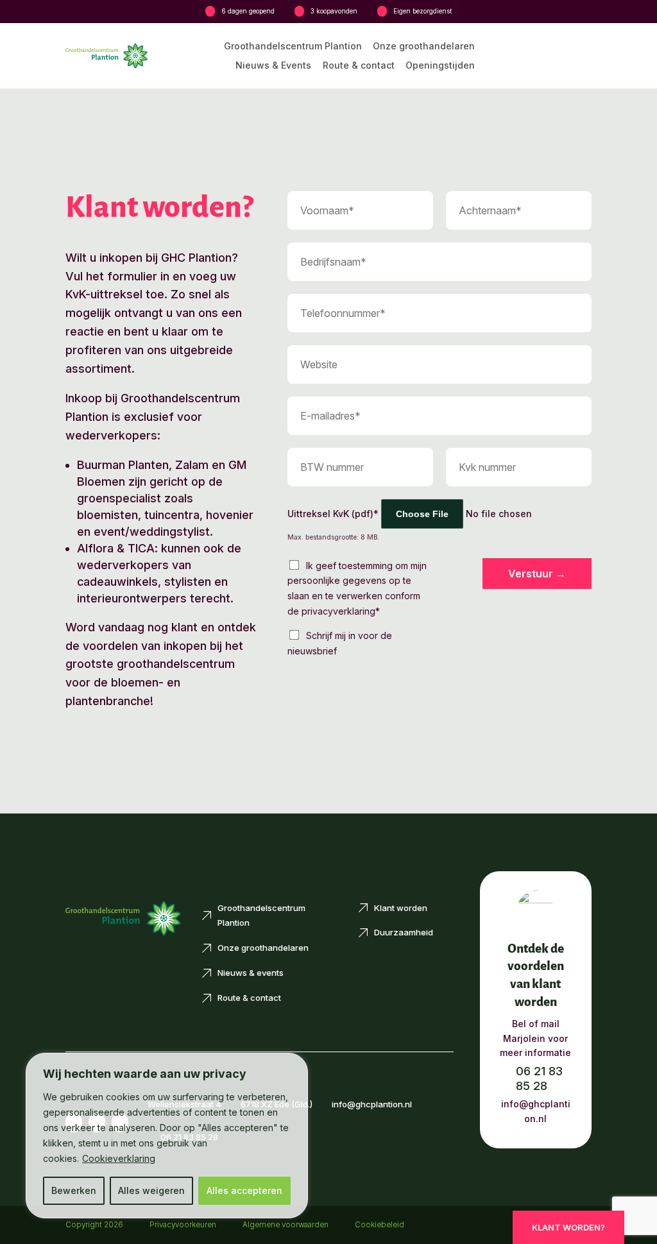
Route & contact (359, 66)
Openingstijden (440, 66)
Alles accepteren (244, 1190)
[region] (167, 1135)
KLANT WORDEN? (568, 1227)
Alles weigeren (151, 1190)
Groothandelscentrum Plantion (293, 46)
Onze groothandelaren (424, 46)
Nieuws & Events (273, 66)
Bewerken (73, 1190)
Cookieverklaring (118, 1158)
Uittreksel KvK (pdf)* (333, 513)
